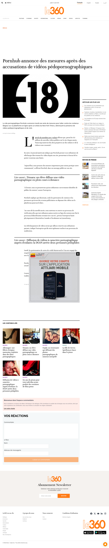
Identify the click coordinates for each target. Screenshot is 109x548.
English (89, 2)
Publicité (25, 519)
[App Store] (89, 532)
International (44, 18)
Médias (59, 18)
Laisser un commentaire (41, 460)
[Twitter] (95, 513)
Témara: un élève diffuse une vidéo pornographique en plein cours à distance (39, 179)
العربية (104, 2)
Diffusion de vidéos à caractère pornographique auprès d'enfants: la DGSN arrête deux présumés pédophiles (46, 241)
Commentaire (9, 422)
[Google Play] (100, 532)
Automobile (5, 528)
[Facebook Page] (91, 513)
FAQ (44, 517)
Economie (29, 18)
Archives (25, 521)
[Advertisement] (54, 43)
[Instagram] (105, 513)
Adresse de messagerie (12, 450)
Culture (52, 18)
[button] (105, 544)
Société (36, 18)
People (71, 18)
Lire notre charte (9, 408)
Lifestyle (77, 18)
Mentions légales (67, 517)
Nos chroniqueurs (7, 534)
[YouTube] (98, 513)
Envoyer (63, 495)
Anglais (97, 2)
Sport (65, 18)
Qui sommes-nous (27, 517)
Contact (44, 519)
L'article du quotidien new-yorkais (46, 138)
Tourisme (85, 18)
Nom (6, 443)
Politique (21, 18)
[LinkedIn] (102, 513)
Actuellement (6, 18)
